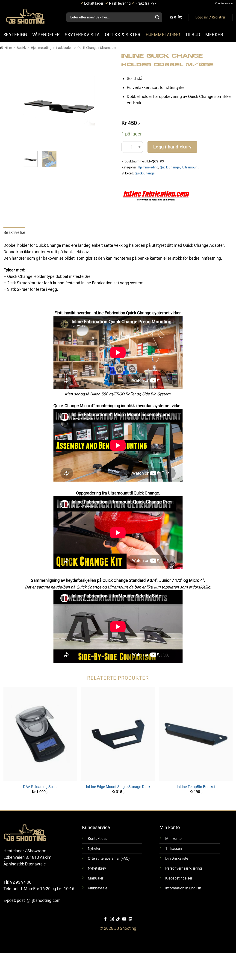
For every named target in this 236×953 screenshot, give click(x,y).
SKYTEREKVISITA (82, 34)
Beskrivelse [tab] (14, 232)
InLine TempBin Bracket (196, 787)
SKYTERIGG (15, 34)
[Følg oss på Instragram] (112, 919)
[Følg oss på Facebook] (105, 919)
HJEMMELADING (163, 34)
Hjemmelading (41, 48)
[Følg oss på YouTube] (124, 919)
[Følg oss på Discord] (130, 919)
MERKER (214, 34)
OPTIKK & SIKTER (123, 34)
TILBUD (192, 34)
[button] (210, 17)
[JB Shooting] (30, 16)
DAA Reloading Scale (40, 787)
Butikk (21, 48)
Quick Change (144, 173)
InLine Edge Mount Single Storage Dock (118, 787)
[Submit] (157, 17)
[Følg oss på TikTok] (118, 919)
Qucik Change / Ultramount (96, 48)
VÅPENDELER (46, 34)
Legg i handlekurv (172, 147)
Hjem (8, 48)
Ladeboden (64, 48)
